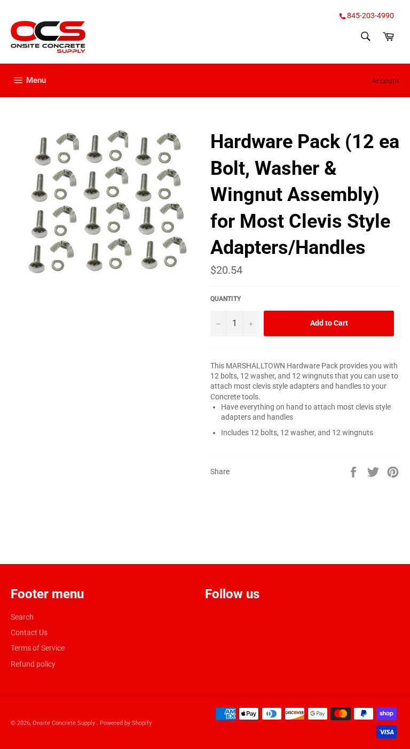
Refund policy (33, 664)
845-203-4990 (369, 15)
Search (22, 617)
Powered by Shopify (126, 723)
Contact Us (29, 632)
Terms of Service (38, 648)
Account (385, 80)
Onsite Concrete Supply (65, 723)
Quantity (225, 299)
